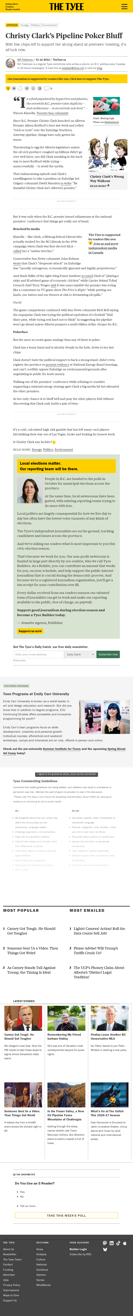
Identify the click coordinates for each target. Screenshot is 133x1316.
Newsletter (9, 1254)
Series (40, 1280)
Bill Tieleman (25, 59)
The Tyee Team (12, 1259)
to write (66, 183)
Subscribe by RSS (80, 1254)
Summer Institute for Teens (62, 749)
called (17, 251)
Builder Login (78, 1249)
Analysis (41, 1254)
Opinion (12, 25)
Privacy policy (19, 660)
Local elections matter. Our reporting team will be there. (49, 466)
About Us (8, 1249)
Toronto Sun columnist (52, 113)
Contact (8, 1264)
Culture (40, 1259)
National (41, 1264)
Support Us (10, 1300)
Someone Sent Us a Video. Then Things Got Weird (32, 950)
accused (87, 275)
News (39, 1249)
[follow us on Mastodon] (26, 88)
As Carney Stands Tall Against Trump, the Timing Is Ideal (31, 969)
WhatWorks (43, 1285)
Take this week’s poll (66, 1216)
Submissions (11, 1290)
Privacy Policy (11, 1285)
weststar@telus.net (73, 68)
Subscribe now (108, 654)
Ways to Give (11, 1295)
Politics (35, 25)
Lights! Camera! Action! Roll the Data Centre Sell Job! (99, 930)
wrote (17, 263)
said (53, 285)
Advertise (9, 1275)
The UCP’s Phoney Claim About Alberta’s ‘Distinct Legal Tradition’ (99, 972)
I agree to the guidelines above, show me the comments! (66, 773)
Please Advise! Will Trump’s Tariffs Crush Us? (96, 950)
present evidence (57, 364)
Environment (49, 25)
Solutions (42, 1270)
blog (99, 68)
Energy (25, 25)
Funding (8, 1270)
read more (98, 186)
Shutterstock (111, 122)
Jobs (6, 1280)
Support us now (30, 631)
